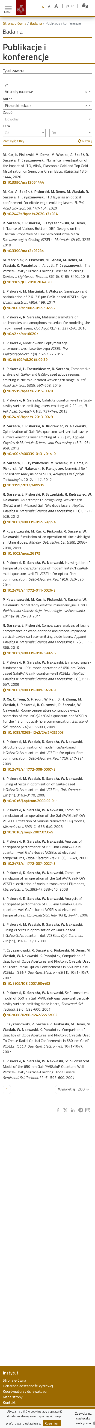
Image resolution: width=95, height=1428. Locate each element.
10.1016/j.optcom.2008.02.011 (32, 800)
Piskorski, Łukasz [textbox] (18, 105)
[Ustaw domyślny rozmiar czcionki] (43, 7)
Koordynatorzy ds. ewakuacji (25, 1391)
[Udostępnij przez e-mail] (87, 1110)
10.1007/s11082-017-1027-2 (31, 308)
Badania (36, 23)
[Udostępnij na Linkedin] (73, 1110)
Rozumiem (52, 1423)
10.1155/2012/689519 (25, 485)
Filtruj (86, 141)
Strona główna (14, 23)
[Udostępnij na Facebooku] (58, 1110)
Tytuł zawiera (13, 70)
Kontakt (9, 1402)
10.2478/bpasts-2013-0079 (30, 416)
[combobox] (47, 92)
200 (81, 1089)
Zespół (8, 112)
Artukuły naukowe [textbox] (19, 91)
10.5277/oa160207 (22, 333)
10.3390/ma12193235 (25, 250)
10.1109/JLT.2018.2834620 (29, 282)
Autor (7, 99)
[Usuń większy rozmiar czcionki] (49, 6)
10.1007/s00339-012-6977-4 (31, 522)
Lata (6, 126)
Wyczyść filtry (13, 141)
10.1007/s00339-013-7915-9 (31, 453)
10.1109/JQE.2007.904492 (28, 983)
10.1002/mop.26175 (23, 553)
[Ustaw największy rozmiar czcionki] (56, 6)
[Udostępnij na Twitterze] (65, 1110)
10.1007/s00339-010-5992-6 (31, 653)
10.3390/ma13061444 (25, 182)
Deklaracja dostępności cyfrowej (28, 1386)
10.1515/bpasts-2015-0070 (30, 391)
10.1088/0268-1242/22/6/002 (32, 1015)
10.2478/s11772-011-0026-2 (31, 590)
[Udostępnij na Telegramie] (80, 1110)
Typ (6, 85)
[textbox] (47, 119)
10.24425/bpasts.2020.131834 (32, 213)
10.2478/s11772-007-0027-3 (31, 863)
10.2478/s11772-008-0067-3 (31, 769)
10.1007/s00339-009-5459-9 (31, 690)
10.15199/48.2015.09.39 (27, 359)
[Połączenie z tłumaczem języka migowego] (85, 6)
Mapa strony (13, 1397)
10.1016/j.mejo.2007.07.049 (30, 832)
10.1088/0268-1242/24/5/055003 (35, 732)
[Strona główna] (21, 3)
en (72, 6)
